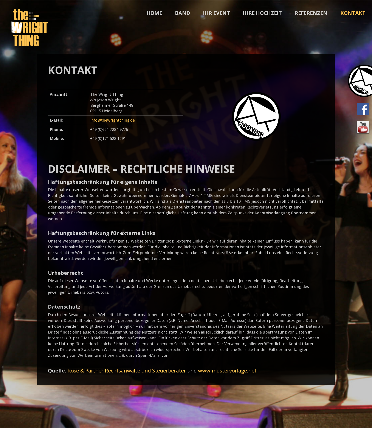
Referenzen (311, 12)
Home (154, 12)
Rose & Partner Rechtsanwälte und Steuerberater (127, 370)
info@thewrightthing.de (112, 120)
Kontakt (353, 12)
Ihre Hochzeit (262, 12)
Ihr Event (216, 12)
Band (182, 12)
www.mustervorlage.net (227, 370)
